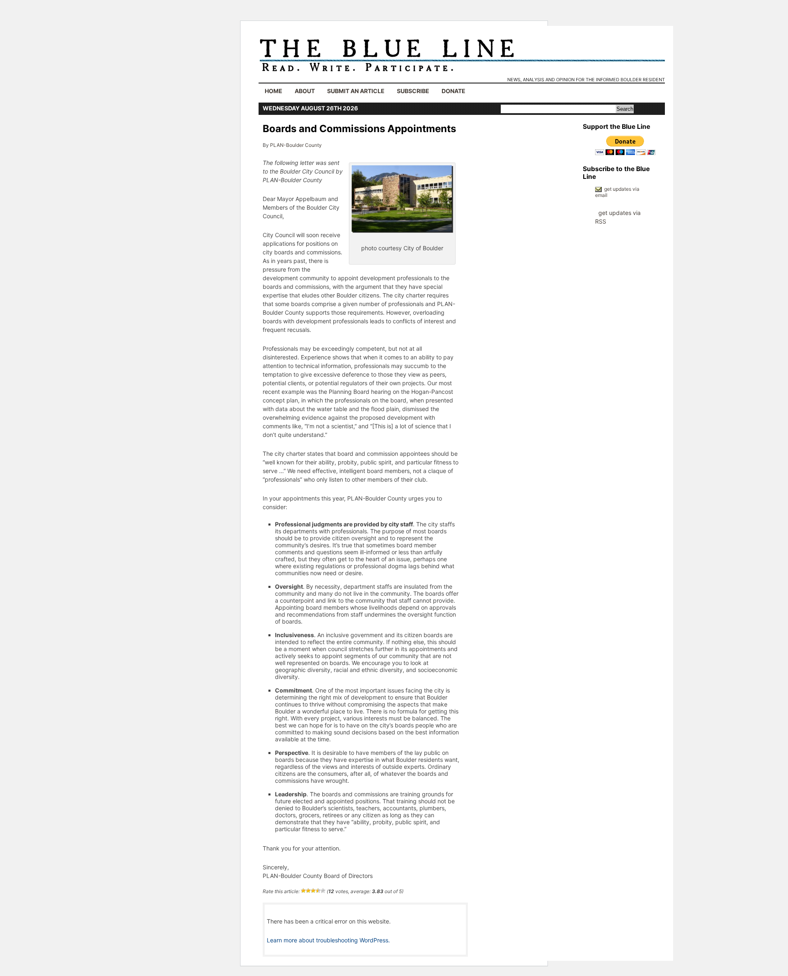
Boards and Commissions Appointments (359, 129)
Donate (453, 90)
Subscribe (413, 90)
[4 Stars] (318, 890)
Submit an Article (356, 90)
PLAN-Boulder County (296, 145)
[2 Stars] (308, 890)
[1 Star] (303, 890)
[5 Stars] (323, 890)
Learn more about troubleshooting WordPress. (328, 940)
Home (273, 90)
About (305, 90)
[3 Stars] (313, 890)
